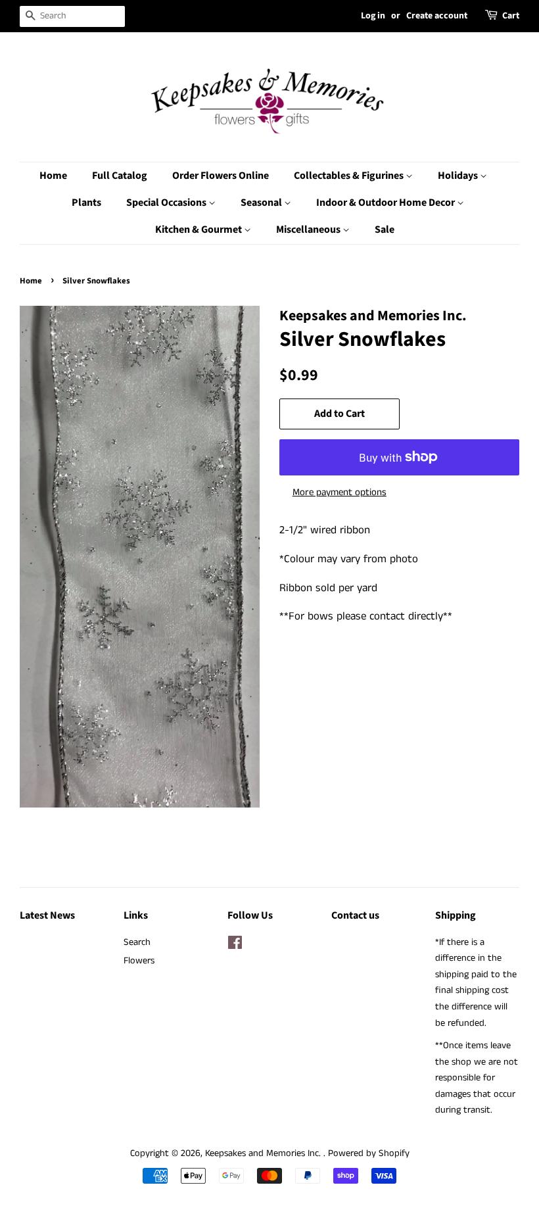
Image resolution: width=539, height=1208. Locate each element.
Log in (373, 15)
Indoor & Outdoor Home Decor (386, 202)
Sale (384, 229)
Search (137, 942)
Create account (436, 15)
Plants (86, 202)
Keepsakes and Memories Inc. (264, 1153)
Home (53, 175)
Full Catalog (119, 175)
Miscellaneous (309, 229)
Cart (510, 15)
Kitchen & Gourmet (199, 229)
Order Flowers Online (220, 175)
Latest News (47, 915)
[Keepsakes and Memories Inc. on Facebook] (235, 945)
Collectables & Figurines (350, 175)
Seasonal (262, 202)
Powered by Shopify (369, 1153)
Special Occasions (167, 202)
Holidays (459, 175)
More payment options (340, 492)
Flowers (139, 960)
